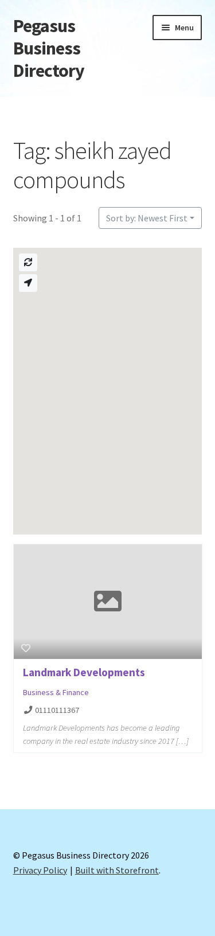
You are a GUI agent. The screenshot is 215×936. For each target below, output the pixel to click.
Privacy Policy (40, 870)
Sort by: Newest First (146, 218)
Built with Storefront (117, 870)
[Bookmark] (26, 648)
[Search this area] (28, 262)
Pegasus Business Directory (48, 48)
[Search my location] (28, 283)
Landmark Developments (84, 672)
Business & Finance (56, 692)
